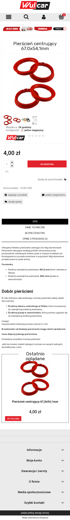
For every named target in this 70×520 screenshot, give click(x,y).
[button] (9, 17)
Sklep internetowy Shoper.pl (35, 517)
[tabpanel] (35, 297)
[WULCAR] (15, 137)
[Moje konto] (44, 17)
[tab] (35, 222)
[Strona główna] (35, 5)
